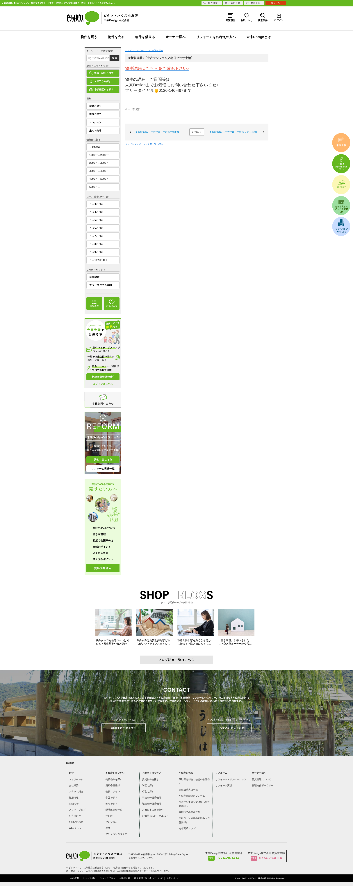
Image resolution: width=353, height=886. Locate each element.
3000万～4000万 (99, 171)
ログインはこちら (103, 383)
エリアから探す (102, 81)
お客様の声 (75, 815)
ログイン (275, 3)
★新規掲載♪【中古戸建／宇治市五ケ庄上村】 (233, 132)
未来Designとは (259, 37)
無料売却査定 (103, 568)
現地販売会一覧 (114, 809)
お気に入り (234, 3)
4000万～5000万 (99, 179)
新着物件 (94, 277)
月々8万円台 (96, 244)
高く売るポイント (103, 559)
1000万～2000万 (99, 155)
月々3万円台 (96, 204)
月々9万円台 (96, 252)
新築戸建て (95, 105)
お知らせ (197, 132)
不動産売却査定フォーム (192, 795)
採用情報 (74, 797)
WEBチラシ (75, 828)
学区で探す (111, 797)
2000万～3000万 (99, 163)
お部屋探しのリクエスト (155, 815)
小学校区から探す (103, 89)
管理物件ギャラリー (262, 785)
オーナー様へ (176, 37)
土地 (108, 828)
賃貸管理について (261, 779)
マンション (95, 122)
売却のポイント (102, 546)
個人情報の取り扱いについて (148, 878)
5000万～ (94, 187)
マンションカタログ (116, 834)
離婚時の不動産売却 (189, 812)
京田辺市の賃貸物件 (153, 809)
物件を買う (89, 37)
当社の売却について (104, 527)
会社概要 (74, 785)
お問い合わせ (76, 821)
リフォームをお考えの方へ (216, 37)
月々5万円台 (96, 220)
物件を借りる (145, 37)
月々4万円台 (96, 212)
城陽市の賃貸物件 (151, 803)
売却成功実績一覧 (188, 789)
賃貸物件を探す (150, 779)
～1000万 (94, 147)
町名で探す (111, 803)
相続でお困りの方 (103, 540)
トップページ (76, 779)
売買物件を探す (114, 779)
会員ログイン (113, 791)
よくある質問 (100, 552)
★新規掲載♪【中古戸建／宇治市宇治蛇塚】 (158, 132)
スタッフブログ (77, 809)
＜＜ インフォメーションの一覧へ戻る (144, 50)
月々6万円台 (96, 228)
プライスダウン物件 (101, 285)
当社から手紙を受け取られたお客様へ (194, 803)
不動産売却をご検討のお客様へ (194, 781)
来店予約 (255, 3)
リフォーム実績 (223, 785)
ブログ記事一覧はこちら (176, 659)
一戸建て (110, 815)
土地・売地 (95, 130)
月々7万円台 (96, 236)
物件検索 (213, 3)
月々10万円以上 (98, 260)
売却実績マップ (187, 828)
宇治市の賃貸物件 (151, 797)
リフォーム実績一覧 (103, 468)
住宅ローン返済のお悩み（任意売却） (194, 820)
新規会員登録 (113, 785)
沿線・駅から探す (103, 73)
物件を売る (116, 37)
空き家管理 (99, 534)
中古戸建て (95, 114)
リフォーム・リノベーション (230, 779)
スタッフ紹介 (76, 791)
